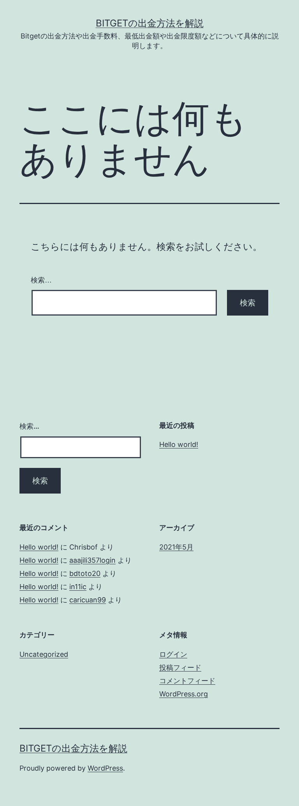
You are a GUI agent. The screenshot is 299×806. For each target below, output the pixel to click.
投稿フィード (180, 667)
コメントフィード (187, 681)
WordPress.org (183, 694)
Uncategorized (43, 654)
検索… (41, 280)
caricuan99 (87, 600)
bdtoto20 (84, 573)
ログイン (173, 654)
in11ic (77, 587)
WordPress (105, 768)
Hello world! (178, 444)
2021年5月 (176, 547)
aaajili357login (92, 560)
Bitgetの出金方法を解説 (150, 23)
